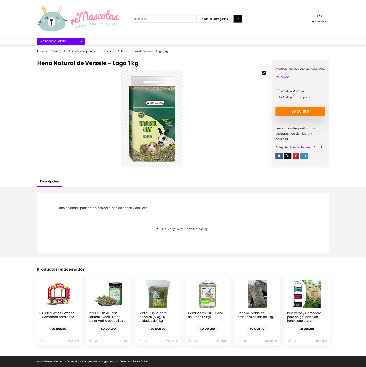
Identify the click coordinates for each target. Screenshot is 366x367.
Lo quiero (300, 111)
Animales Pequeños (82, 51)
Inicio (40, 51)
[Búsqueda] (238, 19)
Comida (109, 51)
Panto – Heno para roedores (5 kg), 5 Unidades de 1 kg (152, 317)
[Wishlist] (319, 17)
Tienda (55, 51)
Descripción (49, 181)
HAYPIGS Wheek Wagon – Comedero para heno (56, 315)
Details (284, 77)
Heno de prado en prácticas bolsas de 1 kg (255, 315)
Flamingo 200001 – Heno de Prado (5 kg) (205, 315)
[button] (264, 73)
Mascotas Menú (53, 41)
